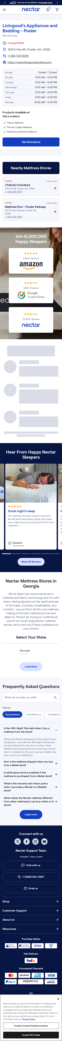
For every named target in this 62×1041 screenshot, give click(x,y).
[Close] (58, 998)
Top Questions (12, 714)
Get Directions (31, 142)
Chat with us (33, 865)
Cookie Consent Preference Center (31, 1026)
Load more (31, 814)
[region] (31, 1017)
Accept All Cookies (31, 1035)
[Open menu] (4, 10)
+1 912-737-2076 (18, 55)
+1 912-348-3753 (13, 191)
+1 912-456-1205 (13, 217)
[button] (31, 730)
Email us (33, 888)
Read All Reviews (31, 561)
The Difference (33, 714)
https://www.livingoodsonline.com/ (30, 62)
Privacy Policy (28, 1019)
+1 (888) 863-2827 (33, 876)
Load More (31, 666)
